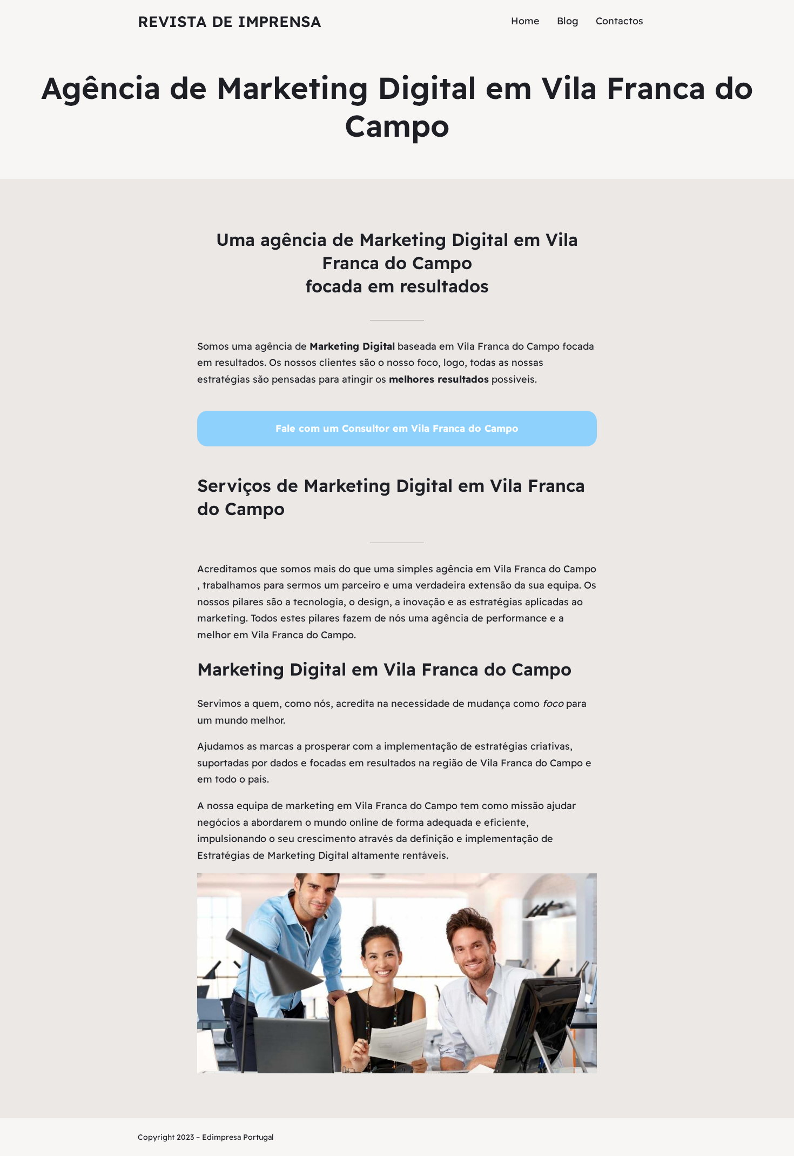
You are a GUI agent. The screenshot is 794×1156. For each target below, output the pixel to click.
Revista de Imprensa (229, 21)
